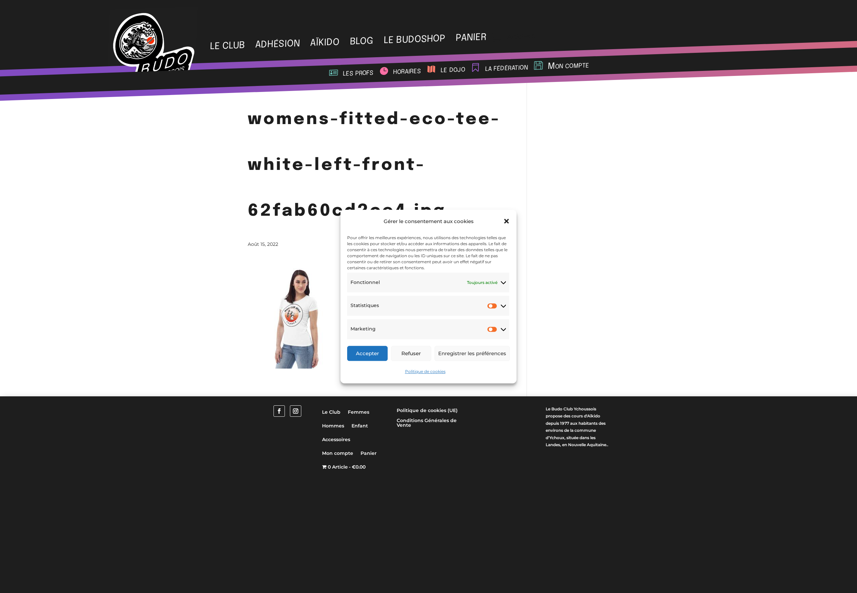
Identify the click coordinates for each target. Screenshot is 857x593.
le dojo (453, 70)
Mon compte (569, 66)
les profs (358, 73)
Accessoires (336, 439)
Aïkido (325, 43)
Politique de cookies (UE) (427, 410)
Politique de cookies (425, 371)
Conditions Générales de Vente (427, 423)
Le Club (227, 46)
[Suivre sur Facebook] (279, 411)
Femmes (358, 412)
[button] (506, 221)
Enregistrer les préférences (472, 353)
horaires (407, 71)
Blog (362, 41)
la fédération (506, 68)
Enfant (360, 426)
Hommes (333, 426)
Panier (369, 453)
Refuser (411, 353)
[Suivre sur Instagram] (295, 411)
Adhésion (277, 44)
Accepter (367, 353)
